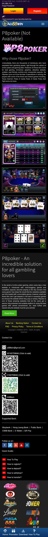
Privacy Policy (17, 326)
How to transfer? (14, 477)
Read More (9, 313)
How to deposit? (14, 468)
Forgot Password (8, 5)
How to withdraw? (15, 472)
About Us (9, 323)
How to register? (14, 464)
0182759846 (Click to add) (18, 375)
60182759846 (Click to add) (19, 353)
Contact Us (36, 323)
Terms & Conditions (34, 326)
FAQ (7, 326)
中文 (10, 3)
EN (3, 3)
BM (6, 3)
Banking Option (22, 323)
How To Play (12, 459)
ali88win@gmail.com (16, 347)
